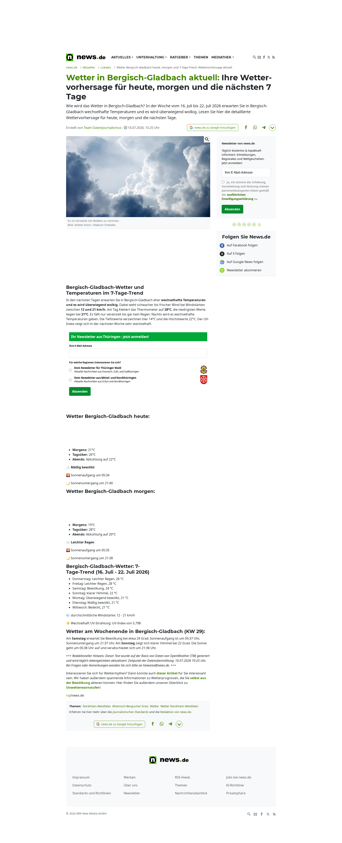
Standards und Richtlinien (91, 793)
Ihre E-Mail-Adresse (81, 345)
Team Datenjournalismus (102, 127)
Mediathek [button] (221, 57)
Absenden (80, 391)
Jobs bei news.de (238, 777)
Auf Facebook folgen (242, 245)
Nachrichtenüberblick (191, 793)
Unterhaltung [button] (150, 57)
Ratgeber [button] (179, 57)
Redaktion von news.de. (176, 712)
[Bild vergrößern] (207, 139)
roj (68, 695)
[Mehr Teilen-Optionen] (272, 127)
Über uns (131, 785)
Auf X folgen (235, 253)
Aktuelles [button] (121, 57)
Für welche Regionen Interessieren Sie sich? (96, 362)
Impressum (81, 777)
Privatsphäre (235, 793)
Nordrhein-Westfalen (97, 706)
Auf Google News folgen (244, 262)
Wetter (154, 706)
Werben (130, 777)
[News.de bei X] (268, 57)
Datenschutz (81, 785)
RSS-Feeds (182, 777)
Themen (201, 57)
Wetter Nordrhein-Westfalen (179, 706)
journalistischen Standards (130, 712)
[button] (212, 127)
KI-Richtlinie (235, 785)
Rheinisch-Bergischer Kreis (130, 706)
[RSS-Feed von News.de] (273, 57)
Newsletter (132, 793)
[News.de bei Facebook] (264, 57)
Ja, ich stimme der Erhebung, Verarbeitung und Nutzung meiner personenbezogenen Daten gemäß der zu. (245, 190)
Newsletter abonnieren (243, 270)
